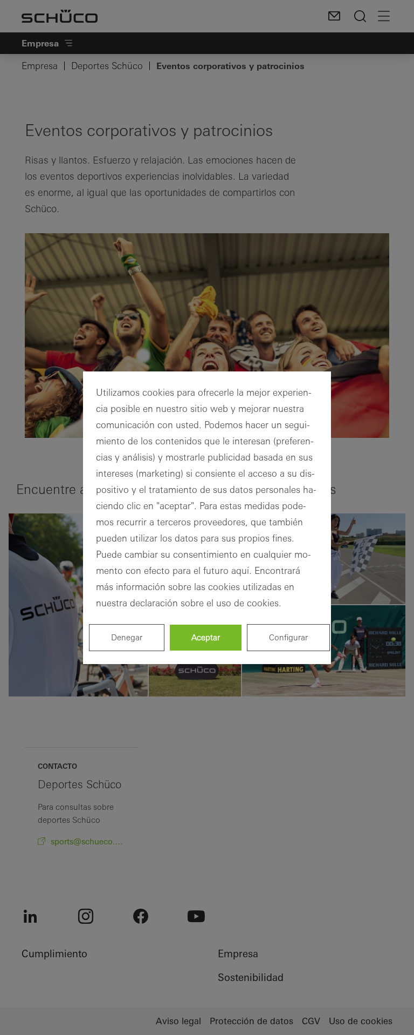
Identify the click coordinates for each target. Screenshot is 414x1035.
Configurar (288, 637)
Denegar (126, 637)
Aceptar (205, 637)
